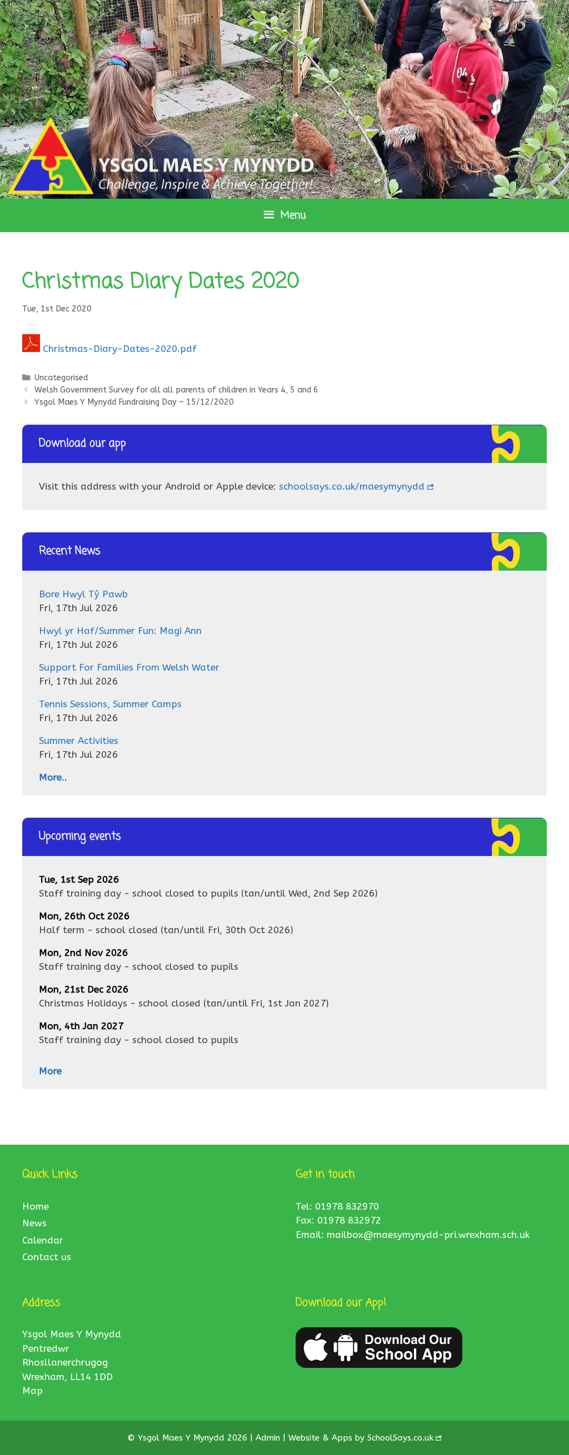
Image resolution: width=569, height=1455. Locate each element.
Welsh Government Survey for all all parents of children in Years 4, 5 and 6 (176, 390)
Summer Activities (78, 740)
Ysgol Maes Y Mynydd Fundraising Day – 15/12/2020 (134, 402)
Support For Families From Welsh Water (129, 667)
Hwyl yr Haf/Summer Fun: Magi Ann (120, 630)
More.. (53, 777)
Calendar (42, 1240)
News (34, 1223)
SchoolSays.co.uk (400, 1438)
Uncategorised (61, 377)
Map (32, 1390)
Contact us (46, 1256)
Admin (269, 1438)
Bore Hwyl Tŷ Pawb (83, 594)
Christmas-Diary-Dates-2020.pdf (120, 348)
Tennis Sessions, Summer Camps (110, 703)
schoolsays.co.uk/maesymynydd (352, 486)
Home (35, 1206)
